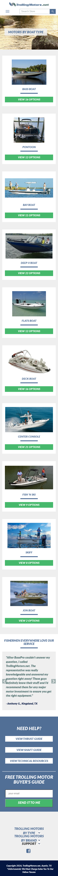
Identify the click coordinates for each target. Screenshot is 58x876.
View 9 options (29, 505)
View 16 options (29, 99)
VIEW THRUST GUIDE (29, 739)
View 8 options (29, 563)
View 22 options (29, 273)
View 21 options (29, 447)
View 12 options (29, 157)
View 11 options (29, 215)
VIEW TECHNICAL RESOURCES (29, 761)
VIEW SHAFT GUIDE (29, 750)
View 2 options (29, 621)
